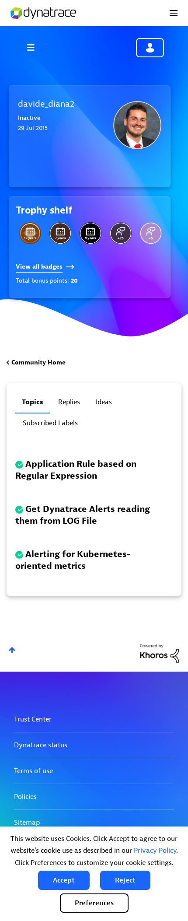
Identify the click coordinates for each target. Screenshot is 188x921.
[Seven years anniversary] (60, 233)
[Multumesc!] (121, 233)
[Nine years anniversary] (90, 233)
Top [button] (12, 650)
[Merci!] (151, 233)
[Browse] (35, 47)
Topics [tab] (32, 402)
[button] (64, 880)
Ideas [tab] (104, 402)
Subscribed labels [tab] (50, 423)
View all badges (39, 266)
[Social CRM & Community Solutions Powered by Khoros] (159, 653)
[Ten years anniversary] (30, 233)
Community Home (38, 362)
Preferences (94, 903)
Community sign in (150, 47)
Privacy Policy (155, 850)
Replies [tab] (69, 402)
